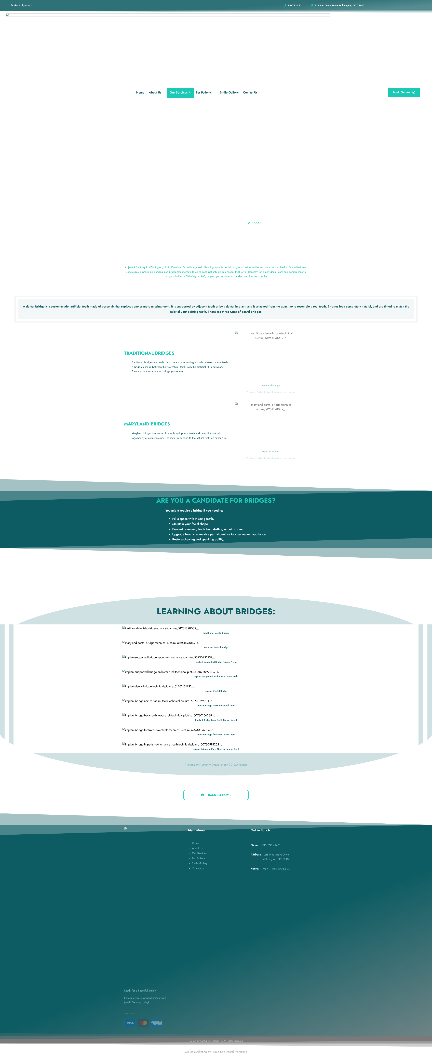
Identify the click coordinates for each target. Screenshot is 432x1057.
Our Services (179, 92)
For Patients (204, 92)
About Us (155, 92)
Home (140, 92)
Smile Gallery (229, 92)
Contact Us (250, 92)
